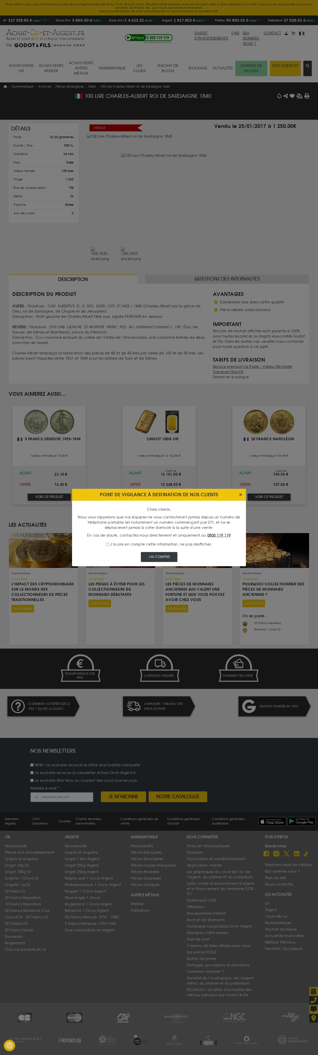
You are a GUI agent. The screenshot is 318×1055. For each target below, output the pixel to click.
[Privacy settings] (9, 1045)
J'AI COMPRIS (159, 557)
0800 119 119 (219, 535)
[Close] (240, 495)
